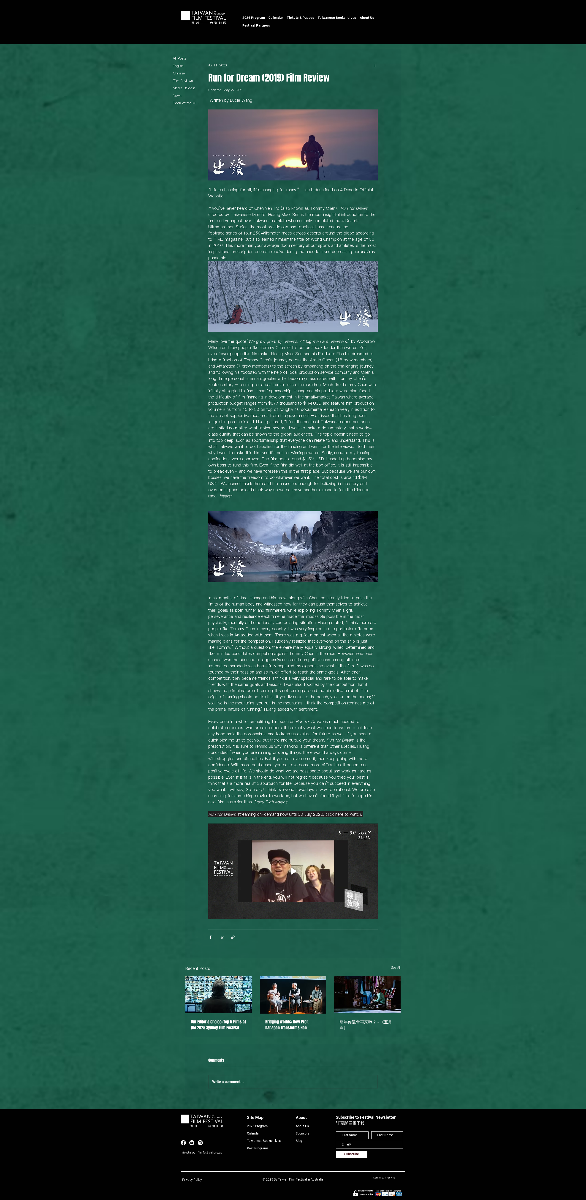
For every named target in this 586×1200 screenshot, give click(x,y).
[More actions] (375, 65)
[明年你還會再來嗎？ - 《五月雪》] (367, 994)
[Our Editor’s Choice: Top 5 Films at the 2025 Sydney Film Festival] (218, 994)
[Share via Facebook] (210, 937)
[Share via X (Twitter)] (222, 937)
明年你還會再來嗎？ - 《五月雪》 (365, 1025)
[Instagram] (200, 1142)
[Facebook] (183, 1142)
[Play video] (293, 871)
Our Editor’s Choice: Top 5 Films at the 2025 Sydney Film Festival (218, 1025)
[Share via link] (233, 937)
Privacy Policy (192, 1179)
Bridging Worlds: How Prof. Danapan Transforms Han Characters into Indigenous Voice (292, 1025)
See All (396, 967)
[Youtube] (191, 1142)
